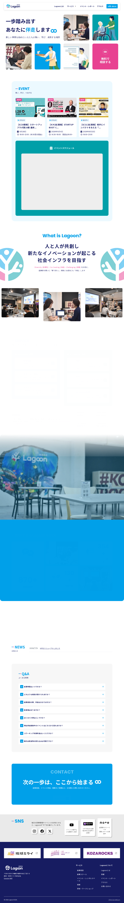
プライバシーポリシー (114, 899)
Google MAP (8, 878)
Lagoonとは (59, 6)
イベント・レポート (87, 6)
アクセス (100, 6)
